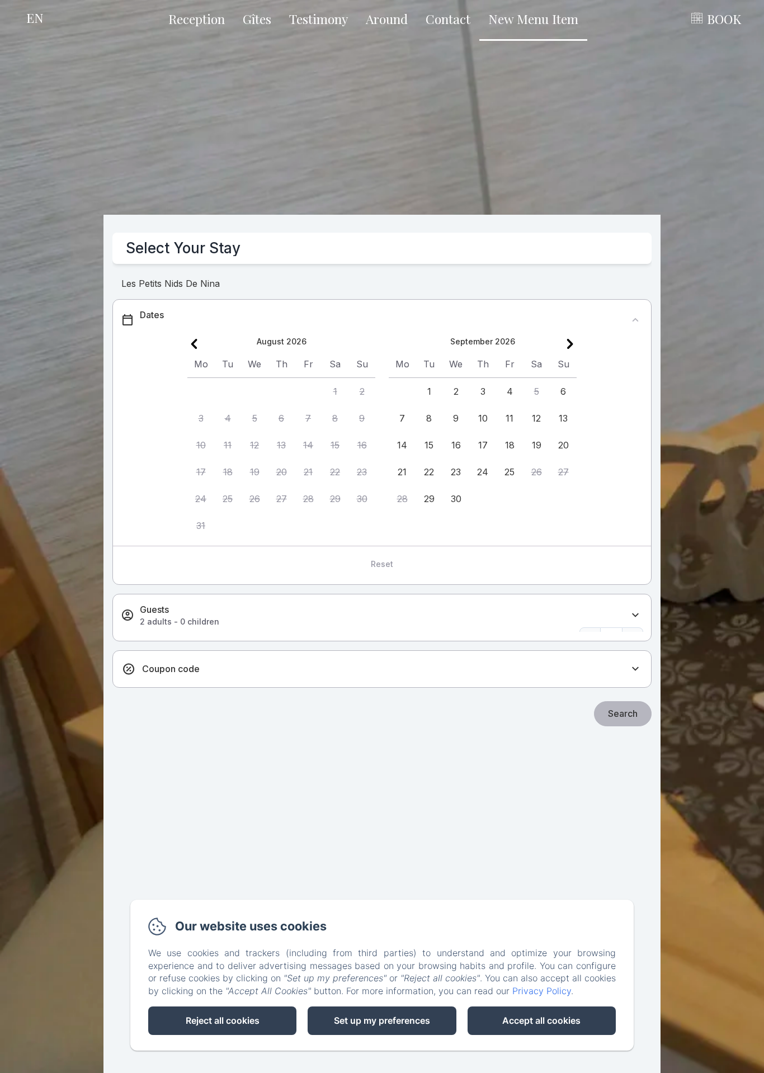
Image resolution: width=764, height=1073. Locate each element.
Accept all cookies (541, 1020)
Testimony (318, 18)
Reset (382, 564)
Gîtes (257, 18)
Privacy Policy (541, 990)
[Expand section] (635, 615)
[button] (335, 391)
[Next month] (570, 344)
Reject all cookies (223, 1020)
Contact (448, 18)
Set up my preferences (382, 1020)
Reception (196, 18)
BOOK (724, 18)
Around (387, 18)
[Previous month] (194, 344)
